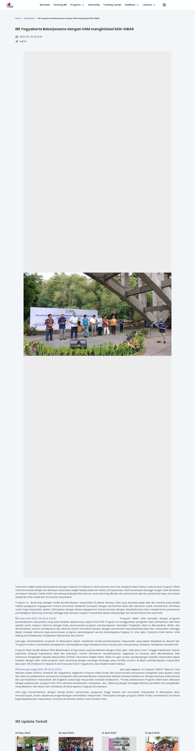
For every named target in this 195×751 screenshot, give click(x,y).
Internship (94, 4)
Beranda (45, 4)
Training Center (112, 4)
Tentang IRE (60, 4)
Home (18, 18)
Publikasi (130, 4)
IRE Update (29, 18)
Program (75, 4)
